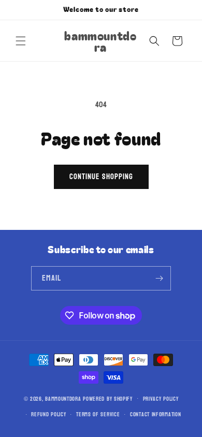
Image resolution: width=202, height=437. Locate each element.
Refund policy (48, 414)
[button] (20, 41)
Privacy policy (161, 399)
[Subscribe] (159, 278)
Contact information (155, 414)
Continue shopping (101, 177)
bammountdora (63, 398)
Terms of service (98, 414)
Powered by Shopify (108, 398)
